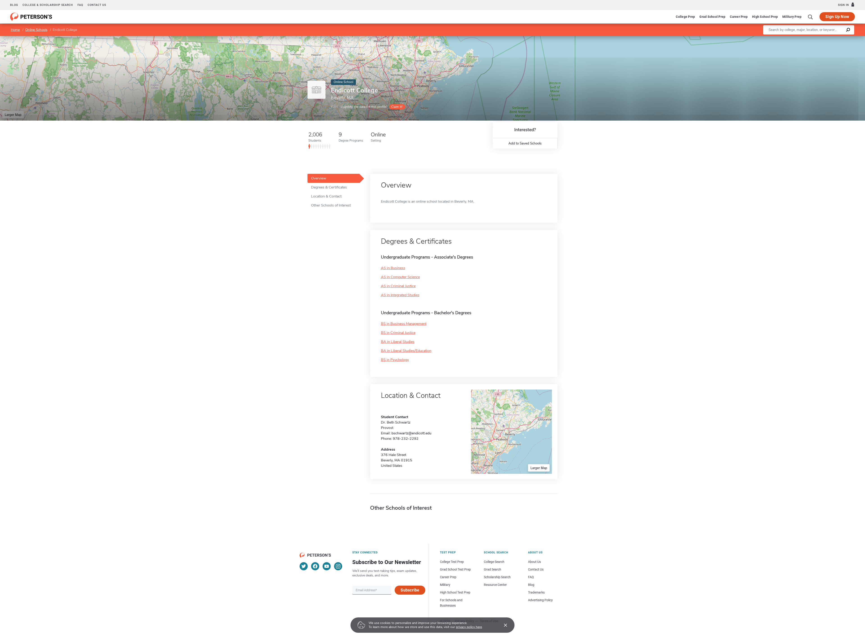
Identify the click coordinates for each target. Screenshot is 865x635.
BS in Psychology (395, 359)
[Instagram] (338, 566)
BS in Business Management (403, 323)
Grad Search (492, 569)
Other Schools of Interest (331, 205)
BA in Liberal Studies (397, 341)
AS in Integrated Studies (400, 295)
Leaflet (812, 38)
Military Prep (791, 16)
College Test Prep (452, 562)
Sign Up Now (837, 16)
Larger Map (13, 114)
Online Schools (36, 30)
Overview (318, 178)
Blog (14, 5)
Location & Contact (326, 196)
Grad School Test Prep (455, 569)
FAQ (80, 5)
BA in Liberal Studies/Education (406, 350)
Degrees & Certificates (329, 187)
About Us (534, 562)
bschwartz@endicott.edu (411, 433)
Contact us (97, 5)
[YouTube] (327, 566)
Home (15, 30)
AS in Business (393, 268)
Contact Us (536, 569)
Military (445, 585)
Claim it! (396, 107)
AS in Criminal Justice (398, 286)
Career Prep (739, 16)
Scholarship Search (497, 577)
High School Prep (765, 16)
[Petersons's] (31, 16)
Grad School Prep (712, 16)
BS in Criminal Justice (398, 332)
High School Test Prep (455, 592)
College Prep (685, 16)
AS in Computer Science (400, 277)
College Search (494, 562)
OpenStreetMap (834, 38)
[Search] (810, 16)
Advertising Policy (540, 600)
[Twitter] (304, 566)
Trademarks (536, 592)
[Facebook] (315, 566)
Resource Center (495, 585)
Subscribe (410, 590)
